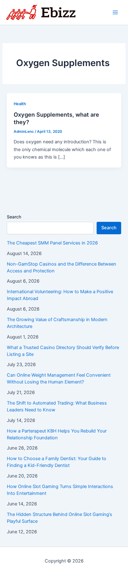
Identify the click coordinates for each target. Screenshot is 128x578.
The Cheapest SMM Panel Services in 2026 (52, 243)
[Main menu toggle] (115, 12)
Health (20, 103)
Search (14, 216)
